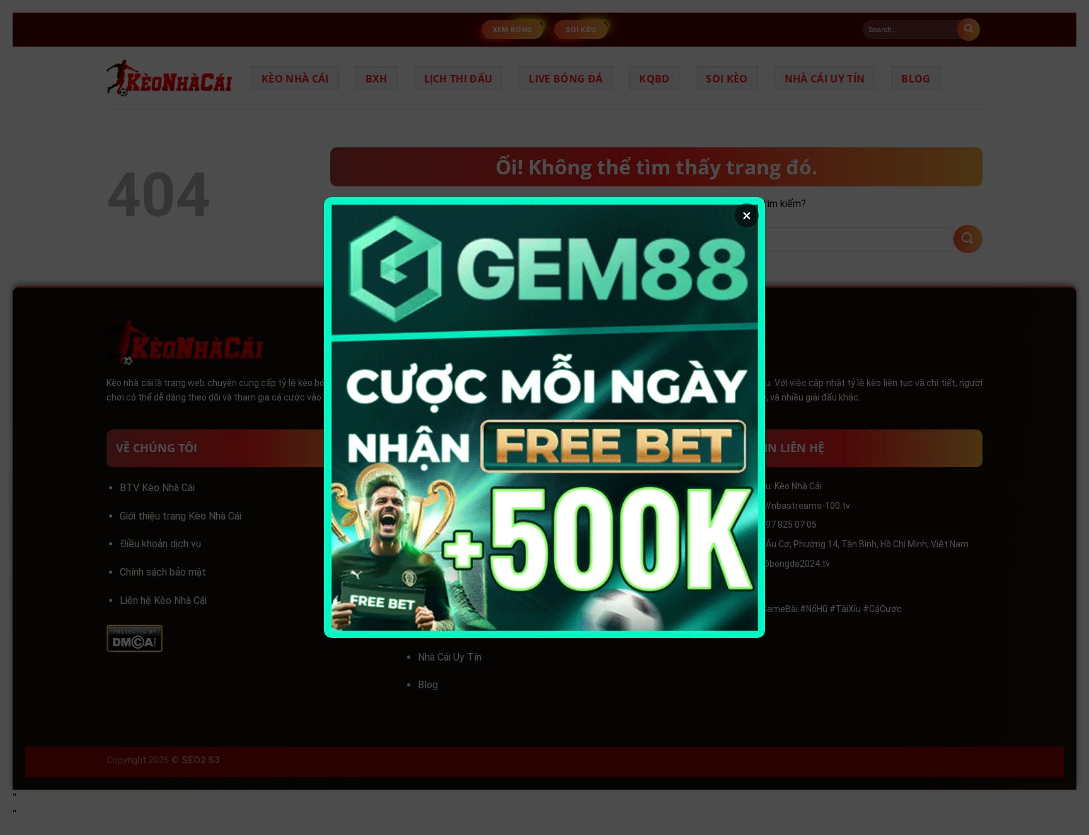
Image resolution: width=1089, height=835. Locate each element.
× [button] (746, 215)
